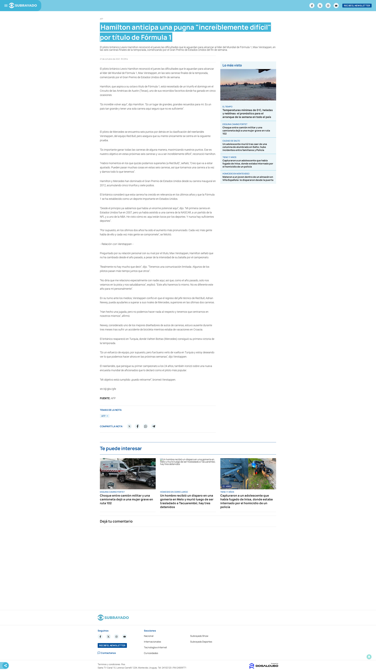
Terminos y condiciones (109, 664)
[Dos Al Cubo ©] (263, 668)
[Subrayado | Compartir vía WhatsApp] (145, 426)
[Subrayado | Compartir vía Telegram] (153, 426)
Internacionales (152, 641)
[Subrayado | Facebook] (312, 5)
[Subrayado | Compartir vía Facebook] (137, 426)
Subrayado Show (199, 636)
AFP (101, 19)
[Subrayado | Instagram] (328, 5)
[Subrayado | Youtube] (336, 5)
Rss (123, 664)
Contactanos (108, 653)
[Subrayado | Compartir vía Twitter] (129, 426)
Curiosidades (151, 653)
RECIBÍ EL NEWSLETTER (357, 5)
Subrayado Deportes (201, 641)
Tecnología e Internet (155, 647)
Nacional (148, 636)
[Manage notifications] (369, 656)
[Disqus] (188, 567)
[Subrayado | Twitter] (320, 5)
